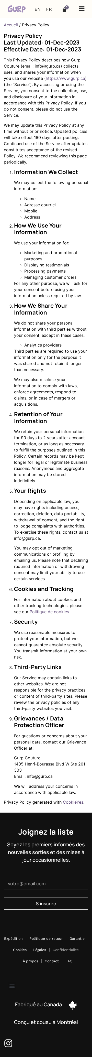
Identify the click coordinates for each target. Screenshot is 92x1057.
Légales (39, 950)
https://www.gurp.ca (65, 78)
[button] (82, 9)
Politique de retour (46, 938)
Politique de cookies (49, 611)
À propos (30, 961)
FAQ (68, 961)
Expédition (13, 938)
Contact (52, 961)
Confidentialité (66, 950)
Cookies (20, 950)
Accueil (11, 24)
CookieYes (73, 802)
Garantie (77, 938)
